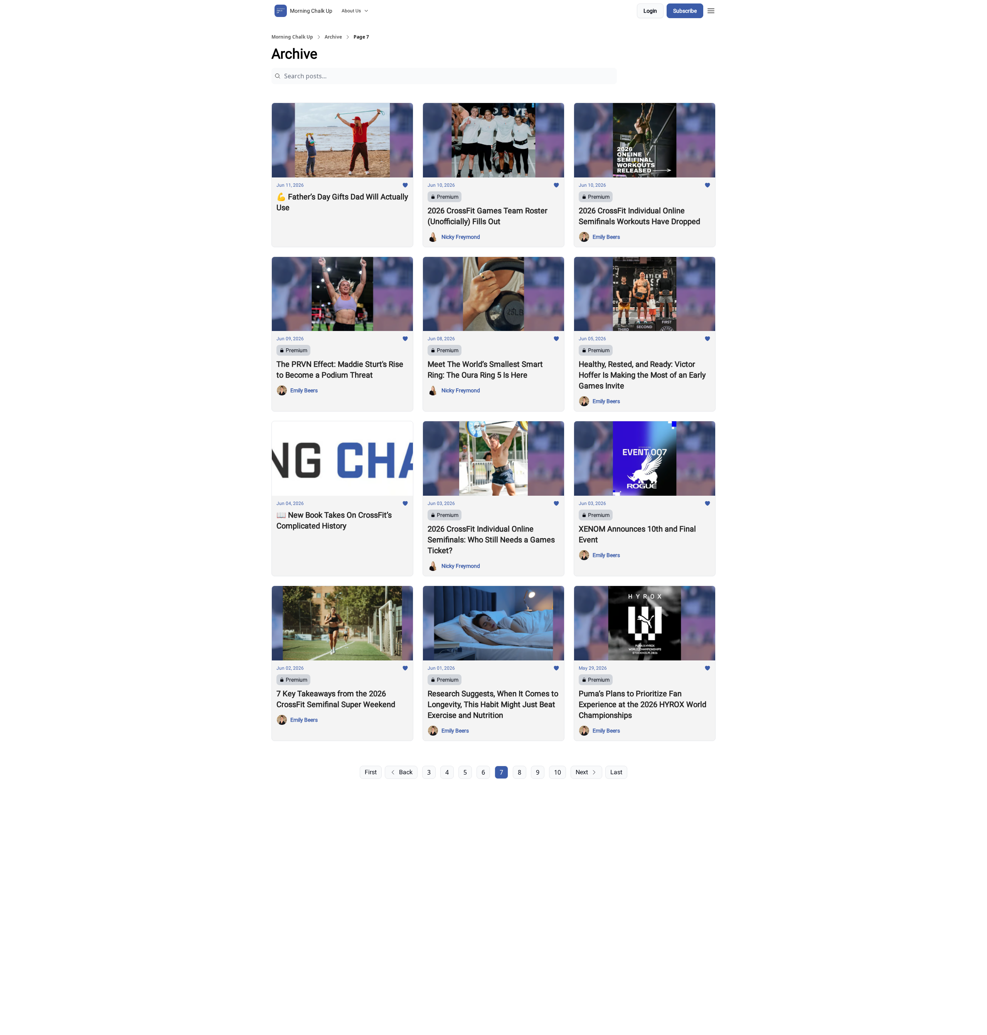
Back (406, 772)
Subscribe (685, 11)
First (371, 772)
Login (650, 11)
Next (582, 772)
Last (616, 772)
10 (557, 772)
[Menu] (711, 9)
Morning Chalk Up (292, 37)
